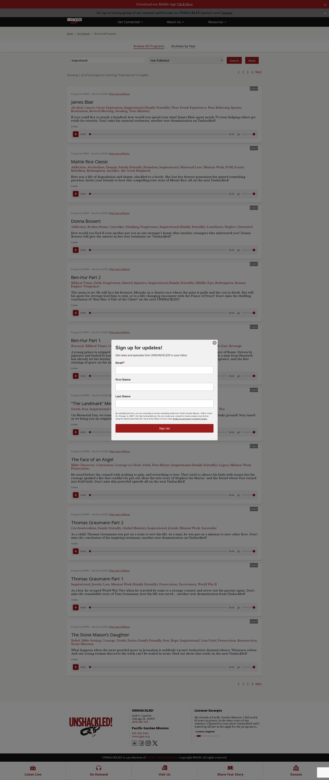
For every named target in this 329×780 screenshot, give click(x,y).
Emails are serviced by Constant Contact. (190, 418)
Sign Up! (164, 428)
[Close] (214, 343)
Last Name (123, 396)
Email (119, 362)
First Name (123, 379)
